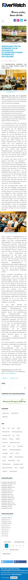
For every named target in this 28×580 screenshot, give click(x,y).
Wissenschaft (5, 431)
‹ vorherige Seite (18, 542)
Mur (13, 428)
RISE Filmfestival (19, 457)
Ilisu (9, 428)
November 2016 (6, 522)
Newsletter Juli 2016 (7, 489)
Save (18, 435)
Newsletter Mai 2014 (7, 501)
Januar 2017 (5, 525)
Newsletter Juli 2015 (7, 492)
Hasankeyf (5, 453)
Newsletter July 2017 (7, 485)
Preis (16, 467)
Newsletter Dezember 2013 (9, 504)
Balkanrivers (5, 413)
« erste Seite (7, 542)
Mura (11, 453)
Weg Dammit (14, 413)
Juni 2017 (4, 536)
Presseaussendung (17, 431)
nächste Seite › (14, 550)
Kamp (3, 446)
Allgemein (4, 378)
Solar (18, 460)
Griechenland (13, 471)
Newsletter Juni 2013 (7, 508)
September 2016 (6, 517)
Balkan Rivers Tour (15, 442)
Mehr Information (16, 574)
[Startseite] (14, 5)
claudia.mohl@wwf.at (10, 373)
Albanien (4, 449)
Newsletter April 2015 (7, 494)
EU (13, 435)
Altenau (11, 439)
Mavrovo (4, 439)
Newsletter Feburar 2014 (8, 503)
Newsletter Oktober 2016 (8, 487)
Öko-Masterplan (6, 464)
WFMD (10, 457)
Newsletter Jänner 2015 (8, 496)
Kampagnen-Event (18, 464)
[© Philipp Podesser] (14, 34)
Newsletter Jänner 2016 (8, 491)
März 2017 (4, 530)
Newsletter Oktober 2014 (8, 497)
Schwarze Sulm (14, 378)
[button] (7, 561)
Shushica (4, 471)
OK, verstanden (5, 577)
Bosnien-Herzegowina (15, 449)
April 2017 (4, 532)
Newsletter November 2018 (9, 482)
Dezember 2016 (6, 523)
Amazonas (5, 442)
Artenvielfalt (11, 460)
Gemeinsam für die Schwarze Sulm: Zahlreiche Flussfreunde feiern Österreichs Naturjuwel (12, 51)
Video (18, 428)
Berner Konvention (7, 467)
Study (17, 453)
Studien (4, 457)
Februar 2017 (5, 527)
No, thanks (14, 577)
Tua (14, 446)
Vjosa (3, 428)
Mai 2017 (4, 534)
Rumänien (20, 446)
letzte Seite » (7, 554)
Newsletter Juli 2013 (7, 506)
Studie (4, 460)
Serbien (22, 467)
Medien (18, 439)
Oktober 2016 (5, 519)
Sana (9, 446)
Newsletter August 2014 (8, 499)
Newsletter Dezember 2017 (9, 484)
